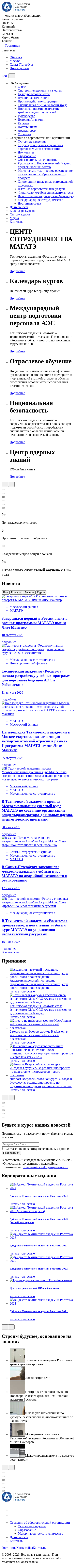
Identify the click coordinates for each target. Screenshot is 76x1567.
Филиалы (24, 134)
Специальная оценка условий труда (42, 105)
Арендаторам (27, 130)
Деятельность (19, 1537)
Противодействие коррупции (38, 101)
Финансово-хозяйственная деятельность (45, 192)
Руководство (26, 116)
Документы (26, 152)
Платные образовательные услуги (41, 189)
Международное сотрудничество (40, 199)
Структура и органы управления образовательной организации (40, 146)
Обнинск (16, 57)
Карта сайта (24, 1547)
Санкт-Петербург (22, 64)
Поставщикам (27, 127)
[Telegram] (12, 1515)
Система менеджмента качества (40, 90)
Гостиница (12, 45)
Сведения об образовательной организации (40, 1522)
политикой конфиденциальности (45, 1167)
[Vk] (12, 1510)
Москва (15, 61)
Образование (27, 156)
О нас (22, 86)
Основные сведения (32, 141)
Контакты (16, 1540)
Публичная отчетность (33, 97)
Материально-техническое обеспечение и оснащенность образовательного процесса (45, 174)
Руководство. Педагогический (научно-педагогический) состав (45, 165)
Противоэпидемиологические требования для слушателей (38, 110)
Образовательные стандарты (37, 159)
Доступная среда (29, 203)
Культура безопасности (34, 94)
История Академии (31, 119)
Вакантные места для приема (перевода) (46, 196)
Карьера (23, 123)
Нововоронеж (19, 68)
